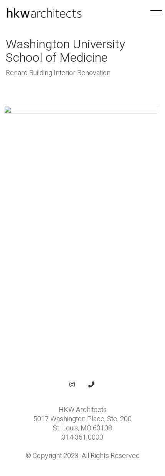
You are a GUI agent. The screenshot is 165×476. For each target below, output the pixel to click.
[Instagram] (72, 384)
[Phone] (91, 384)
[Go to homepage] (44, 13)
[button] (154, 13)
